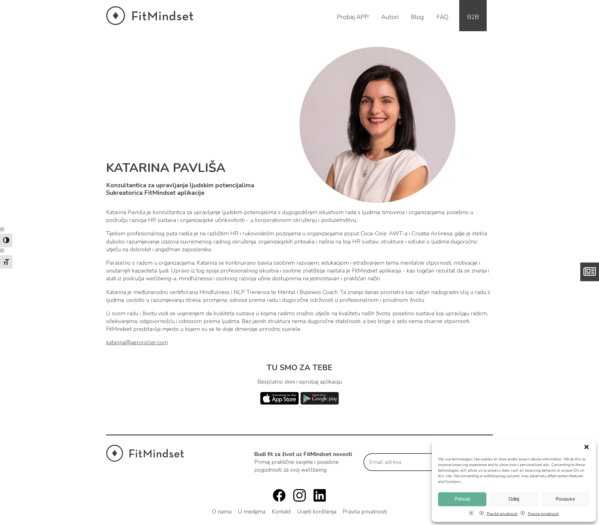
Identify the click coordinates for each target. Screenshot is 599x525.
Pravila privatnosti (502, 513)
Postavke (565, 499)
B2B (473, 17)
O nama (221, 511)
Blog (417, 17)
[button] (586, 447)
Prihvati (462, 499)
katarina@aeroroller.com (137, 342)
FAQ (442, 17)
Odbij (514, 499)
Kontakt (281, 511)
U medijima (251, 511)
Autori (389, 17)
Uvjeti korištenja (316, 511)
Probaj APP (353, 17)
